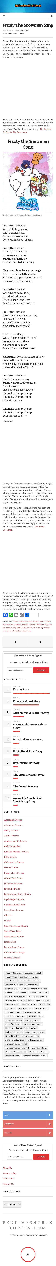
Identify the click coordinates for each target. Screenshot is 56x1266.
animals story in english (29, 977)
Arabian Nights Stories (15, 840)
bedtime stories (32, 985)
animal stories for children (29, 981)
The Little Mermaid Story (28, 774)
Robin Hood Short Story (27, 751)
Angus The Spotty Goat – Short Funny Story (28, 799)
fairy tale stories (41, 1008)
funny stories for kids (13, 1020)
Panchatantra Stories (14, 904)
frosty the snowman (14, 624)
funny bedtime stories (13, 1012)
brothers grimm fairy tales (15, 996)
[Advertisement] (28, 89)
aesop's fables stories (13, 973)
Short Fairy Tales (12, 931)
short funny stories (39, 1048)
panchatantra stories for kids (16, 1044)
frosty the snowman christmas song (34, 624)
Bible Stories (10, 856)
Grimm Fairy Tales (13, 878)
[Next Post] (40, 641)
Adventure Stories (22, 748)
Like (6, 1115)
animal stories (10, 981)
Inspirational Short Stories (17, 894)
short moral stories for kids (16, 1052)
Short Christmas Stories (16, 925)
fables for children (29, 1004)
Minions (8, 915)
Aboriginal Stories (13, 819)
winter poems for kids (24, 627)
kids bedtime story (12, 1036)
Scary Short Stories (13, 909)
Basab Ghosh (23, 30)
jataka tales (32, 1028)
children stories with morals (39, 1000)
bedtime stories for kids (38, 988)
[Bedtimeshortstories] (28, 6)
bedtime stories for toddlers (16, 992)
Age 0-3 (16, 698)
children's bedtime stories (15, 1000)
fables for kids (44, 1004)
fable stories (10, 1008)
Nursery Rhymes (12, 957)
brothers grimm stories (38, 996)
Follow (8, 1133)
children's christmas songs (22, 621)
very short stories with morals (34, 1056)
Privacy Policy (9, 1173)
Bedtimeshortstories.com (28, 1225)
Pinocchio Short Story (26, 701)
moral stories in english (14, 1040)
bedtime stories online (38, 992)
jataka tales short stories (34, 1032)
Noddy (7, 920)
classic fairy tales (12, 1004)
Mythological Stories (14, 899)
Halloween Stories (13, 883)
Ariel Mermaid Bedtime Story (31, 712)
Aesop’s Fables (11, 830)
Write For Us (9, 1178)
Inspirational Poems (14, 947)
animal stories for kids (14, 985)
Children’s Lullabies (14, 862)
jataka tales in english (13, 1032)
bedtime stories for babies (15, 988)
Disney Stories (11, 867)
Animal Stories (11, 835)
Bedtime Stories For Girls (16, 851)
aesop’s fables (11, 977)
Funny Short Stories (14, 872)
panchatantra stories (35, 1040)
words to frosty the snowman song (19, 631)
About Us (7, 1167)
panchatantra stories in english (17, 1048)
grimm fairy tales (12, 1024)
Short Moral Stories (14, 936)
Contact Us (8, 1183)
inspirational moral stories (32, 1024)
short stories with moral (38, 1052)
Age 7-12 (16, 686)
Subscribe (9, 1124)
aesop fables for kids (33, 973)
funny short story (36, 1016)
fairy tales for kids (25, 1008)
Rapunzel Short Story (26, 763)
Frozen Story (21, 689)
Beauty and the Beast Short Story (29, 726)
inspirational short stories (15, 1028)
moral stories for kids (30, 1036)
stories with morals (12, 1056)
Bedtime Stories (12, 846)
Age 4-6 (16, 709)
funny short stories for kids (15, 1016)
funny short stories (32, 1012)
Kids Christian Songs (14, 33)
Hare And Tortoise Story (28, 739)
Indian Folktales (12, 888)
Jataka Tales (10, 941)
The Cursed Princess (25, 786)
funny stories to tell (32, 1020)
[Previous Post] (15, 641)
